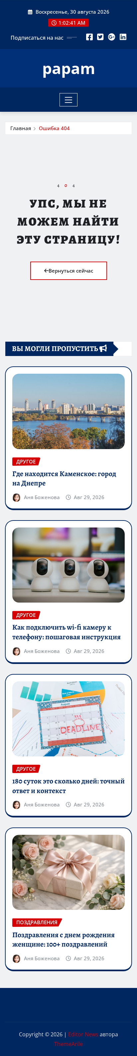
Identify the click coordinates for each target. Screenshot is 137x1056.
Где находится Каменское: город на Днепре (64, 478)
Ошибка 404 (54, 128)
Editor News (83, 1034)
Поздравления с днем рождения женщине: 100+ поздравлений (63, 940)
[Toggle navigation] (69, 99)
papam (68, 68)
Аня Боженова (42, 497)
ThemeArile (68, 1044)
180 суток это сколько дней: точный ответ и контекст (68, 786)
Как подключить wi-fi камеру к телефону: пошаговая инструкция (66, 632)
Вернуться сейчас (71, 270)
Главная (20, 128)
